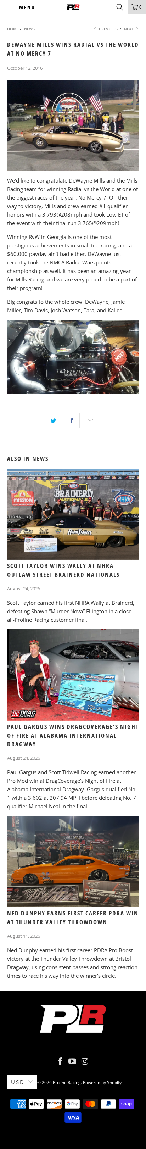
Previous (108, 29)
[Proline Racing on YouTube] (72, 1061)
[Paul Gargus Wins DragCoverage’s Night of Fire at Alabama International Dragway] (73, 675)
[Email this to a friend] (90, 420)
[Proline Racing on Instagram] (85, 1061)
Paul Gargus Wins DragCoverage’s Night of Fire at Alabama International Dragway (73, 735)
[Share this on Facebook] (71, 420)
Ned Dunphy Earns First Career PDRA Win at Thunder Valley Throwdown (73, 917)
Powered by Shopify (102, 1083)
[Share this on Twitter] (53, 420)
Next (129, 29)
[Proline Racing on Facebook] (60, 1061)
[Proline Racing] (73, 7)
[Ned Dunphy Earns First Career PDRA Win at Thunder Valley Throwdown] (73, 861)
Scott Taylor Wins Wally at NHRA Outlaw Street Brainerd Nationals (63, 570)
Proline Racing (67, 1083)
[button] (120, 7)
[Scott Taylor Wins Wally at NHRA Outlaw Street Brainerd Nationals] (73, 514)
